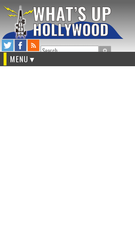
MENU (19, 59)
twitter (7, 45)
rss (33, 45)
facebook (20, 45)
